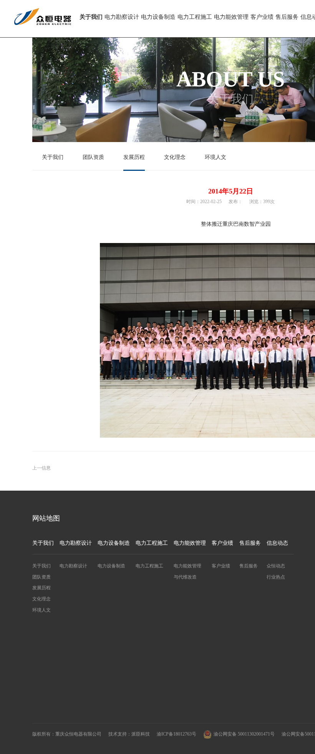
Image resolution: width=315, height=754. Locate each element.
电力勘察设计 (121, 17)
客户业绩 (262, 17)
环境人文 (215, 157)
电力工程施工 (194, 17)
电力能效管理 (231, 17)
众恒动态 (276, 566)
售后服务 (286, 17)
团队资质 (93, 157)
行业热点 (276, 577)
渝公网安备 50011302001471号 (244, 734)
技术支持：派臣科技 (129, 734)
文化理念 (175, 157)
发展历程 (134, 157)
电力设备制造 (158, 17)
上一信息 (41, 468)
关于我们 (91, 17)
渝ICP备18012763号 (176, 734)
